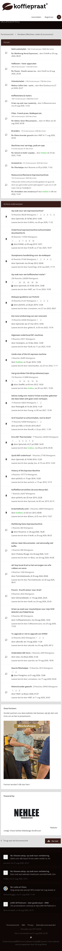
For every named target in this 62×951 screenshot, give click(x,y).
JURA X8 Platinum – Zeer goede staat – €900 (29, 902)
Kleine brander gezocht (21, 686)
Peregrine (22, 675)
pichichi (21, 304)
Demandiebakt (22, 597)
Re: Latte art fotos (18, 887)
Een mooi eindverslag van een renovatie (29, 316)
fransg (30, 410)
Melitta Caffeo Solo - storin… (23, 85)
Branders (15, 131)
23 (24, 282)
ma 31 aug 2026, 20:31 (20, 863)
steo (18, 656)
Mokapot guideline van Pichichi (25, 297)
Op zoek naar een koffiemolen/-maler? (28, 274)
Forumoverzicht (7, 34)
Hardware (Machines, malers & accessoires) (35, 34)
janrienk (6, 863)
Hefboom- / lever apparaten (23, 63)
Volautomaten (17, 81)
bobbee (44, 153)
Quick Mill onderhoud (21, 455)
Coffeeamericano (49, 103)
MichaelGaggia (9, 894)
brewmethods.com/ (20, 508)
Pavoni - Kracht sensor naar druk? (26, 590)
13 (24, 381)
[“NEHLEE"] (27, 827)
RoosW (30, 429)
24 (28, 282)
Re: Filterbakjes (17, 167)
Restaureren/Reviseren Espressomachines (29, 175)
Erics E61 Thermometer (21, 437)
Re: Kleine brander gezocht (22, 135)
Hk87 (40, 135)
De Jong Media (41, 944)
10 (33, 241)
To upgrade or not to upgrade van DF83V (29, 633)
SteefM (21, 384)
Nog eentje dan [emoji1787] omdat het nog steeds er (32, 890)
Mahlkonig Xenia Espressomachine (26, 524)
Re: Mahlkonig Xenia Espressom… (25, 53)
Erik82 (21, 244)
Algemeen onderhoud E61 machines (27, 335)
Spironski (20, 218)
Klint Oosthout (45, 85)
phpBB (15, 941)
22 (20, 282)
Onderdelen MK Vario (21, 653)
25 (32, 282)
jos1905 (19, 425)
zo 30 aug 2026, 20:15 (25, 910)
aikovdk (19, 641)
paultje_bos (32, 463)
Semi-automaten (18, 49)
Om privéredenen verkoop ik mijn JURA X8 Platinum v (33, 905)
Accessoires (16, 163)
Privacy (30, 925)
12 (20, 381)
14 (28, 381)
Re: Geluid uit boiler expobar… (23, 153)
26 (36, 282)
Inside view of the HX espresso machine (28, 354)
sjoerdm (31, 660)
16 (36, 381)
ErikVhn (31, 222)
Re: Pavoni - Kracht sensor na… (24, 71)
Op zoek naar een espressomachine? (27, 210)
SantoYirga (32, 267)
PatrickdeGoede (23, 576)
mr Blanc (46, 120)
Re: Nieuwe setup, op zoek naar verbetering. (30, 855)
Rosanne (32, 167)
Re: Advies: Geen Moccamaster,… (25, 120)
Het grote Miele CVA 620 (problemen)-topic (30, 373)
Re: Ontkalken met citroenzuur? (24, 191)
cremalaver (32, 679)
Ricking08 (20, 406)
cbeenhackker (33, 365)
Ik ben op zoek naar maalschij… (24, 103)
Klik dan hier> (24, 784)
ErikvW (46, 53)
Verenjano (20, 343)
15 (32, 381)
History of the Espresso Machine (25, 470)
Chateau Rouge (22, 554)
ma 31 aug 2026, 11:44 (25, 894)
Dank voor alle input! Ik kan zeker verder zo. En (30, 858)
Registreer (49, 17)
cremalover (32, 308)
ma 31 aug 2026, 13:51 (18, 879)
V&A (23, 925)
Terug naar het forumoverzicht (15, 840)
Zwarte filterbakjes (19, 668)
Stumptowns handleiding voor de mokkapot (30, 255)
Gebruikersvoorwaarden (46, 925)
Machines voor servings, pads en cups (28, 145)
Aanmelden (36, 17)
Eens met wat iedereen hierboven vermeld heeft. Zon (33, 874)
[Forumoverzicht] (25, 6)
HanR (44, 71)
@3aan (31, 516)
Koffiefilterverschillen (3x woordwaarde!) (29, 489)
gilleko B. (31, 327)
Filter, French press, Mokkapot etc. (26, 113)
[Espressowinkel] (27, 778)
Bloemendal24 (9, 910)
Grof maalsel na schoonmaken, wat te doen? (31, 417)
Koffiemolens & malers (21, 95)
